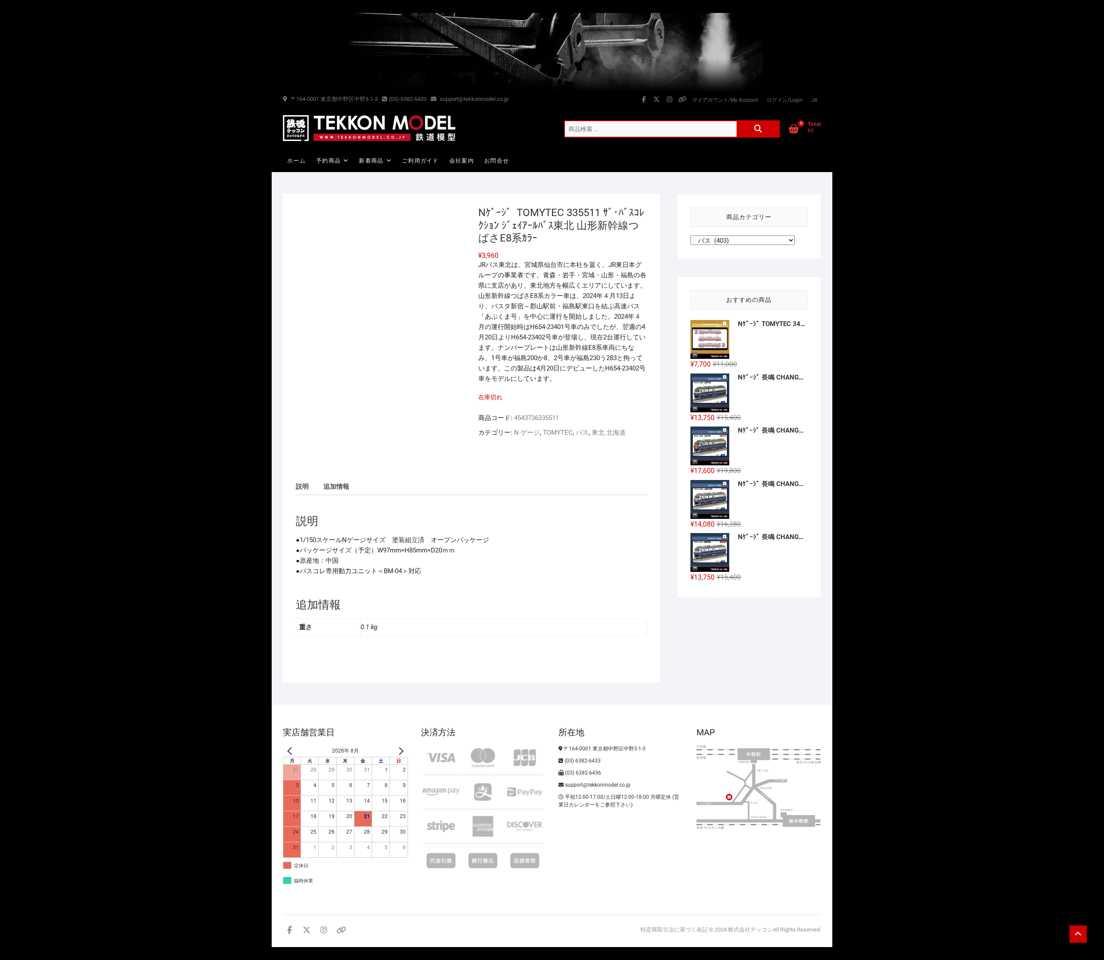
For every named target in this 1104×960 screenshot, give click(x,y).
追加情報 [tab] (336, 486)
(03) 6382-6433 (582, 761)
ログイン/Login (785, 100)
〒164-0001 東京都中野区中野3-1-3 (333, 99)
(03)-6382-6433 (408, 99)
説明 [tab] (302, 486)
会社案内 (461, 160)
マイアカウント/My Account (725, 100)
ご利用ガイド (420, 160)
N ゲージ (527, 432)
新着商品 (371, 160)
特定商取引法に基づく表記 (674, 929)
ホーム (296, 160)
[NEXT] (400, 751)
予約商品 (328, 160)
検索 (758, 129)
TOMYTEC (558, 432)
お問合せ (496, 160)
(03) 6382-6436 (582, 773)
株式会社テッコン (750, 929)
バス (582, 432)
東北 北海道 (609, 432)
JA (814, 100)
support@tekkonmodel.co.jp (473, 99)
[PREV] (291, 751)
